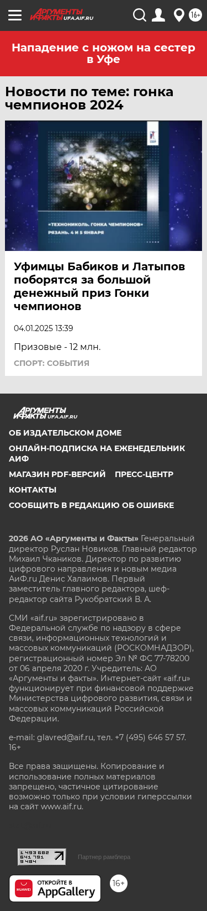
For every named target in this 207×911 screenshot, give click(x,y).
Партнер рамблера (104, 857)
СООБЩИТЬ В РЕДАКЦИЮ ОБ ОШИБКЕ (91, 505)
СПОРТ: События (51, 363)
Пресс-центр (144, 474)
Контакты (32, 490)
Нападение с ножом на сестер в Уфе (103, 53)
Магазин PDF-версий (57, 474)
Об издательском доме (65, 433)
